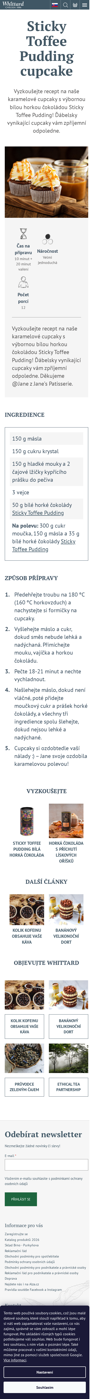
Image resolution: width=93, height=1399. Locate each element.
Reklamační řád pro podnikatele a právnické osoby (41, 1273)
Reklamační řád (16, 1251)
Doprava (11, 1278)
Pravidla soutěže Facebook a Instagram (33, 1289)
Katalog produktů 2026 (22, 1240)
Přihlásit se (21, 1199)
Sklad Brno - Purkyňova (22, 1245)
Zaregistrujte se (16, 1234)
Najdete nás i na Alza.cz (22, 1284)
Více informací (15, 1360)
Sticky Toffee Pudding (38, 512)
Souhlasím (44, 1387)
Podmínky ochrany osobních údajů (30, 1262)
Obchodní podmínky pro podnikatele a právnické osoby (45, 1267)
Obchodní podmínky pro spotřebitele (32, 1256)
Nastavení (44, 1372)
